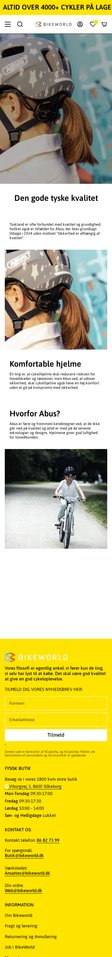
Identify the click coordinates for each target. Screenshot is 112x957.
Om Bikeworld (18, 915)
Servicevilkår (57, 755)
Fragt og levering (21, 925)
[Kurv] (104, 24)
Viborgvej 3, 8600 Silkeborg (35, 786)
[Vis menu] (8, 24)
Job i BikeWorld (20, 947)
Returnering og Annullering (31, 936)
